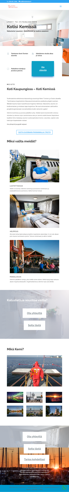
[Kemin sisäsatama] (34, 397)
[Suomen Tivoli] (15, 411)
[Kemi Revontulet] (15, 397)
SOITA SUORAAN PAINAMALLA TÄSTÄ (34, 132)
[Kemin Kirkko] (54, 411)
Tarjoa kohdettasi (34, 459)
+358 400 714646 (13, 1)
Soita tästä (34, 325)
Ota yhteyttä (43, 68)
